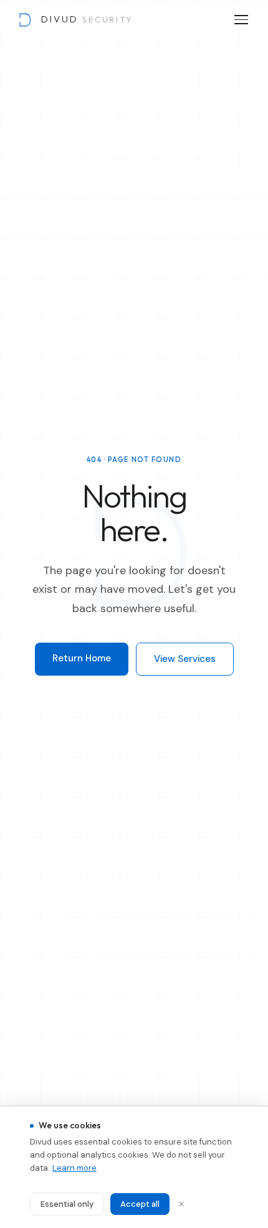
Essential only (67, 1204)
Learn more (74, 1168)
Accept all (140, 1204)
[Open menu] (241, 19)
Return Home (81, 658)
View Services (185, 659)
